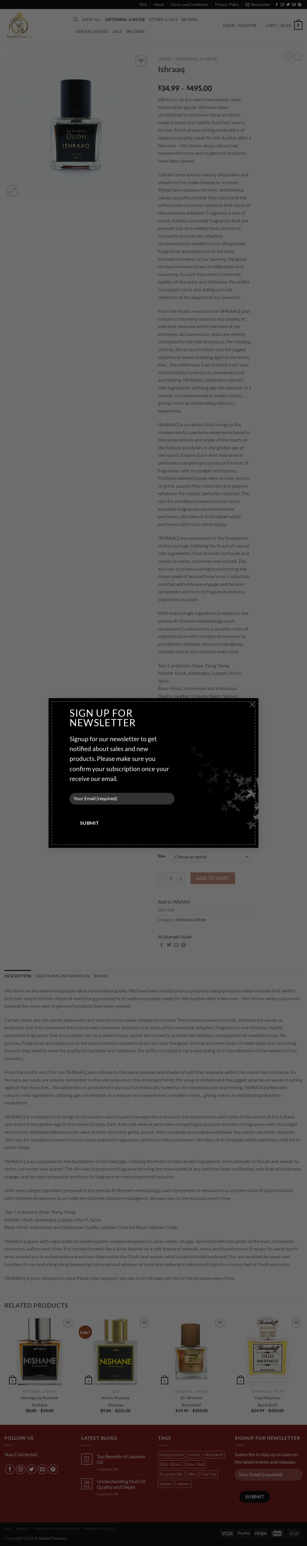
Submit (89, 823)
